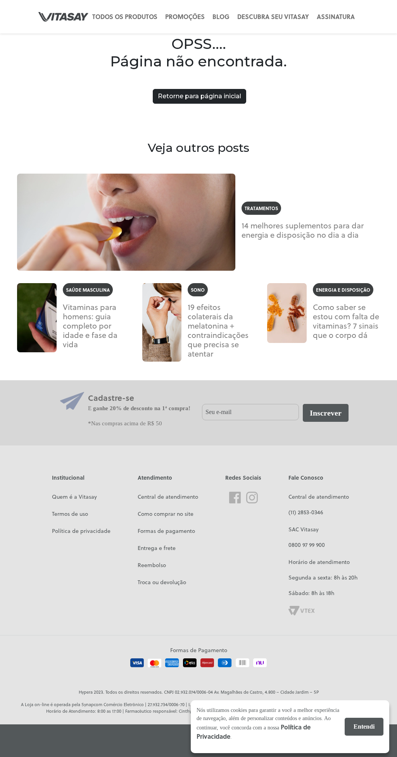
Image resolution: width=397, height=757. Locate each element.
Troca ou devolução (162, 582)
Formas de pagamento (166, 531)
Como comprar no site (165, 514)
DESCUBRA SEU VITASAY (273, 16)
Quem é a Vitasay (74, 497)
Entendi (364, 726)
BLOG (221, 16)
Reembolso (152, 565)
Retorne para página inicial (199, 96)
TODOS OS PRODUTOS (124, 16)
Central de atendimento (168, 497)
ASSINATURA (336, 16)
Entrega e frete (157, 548)
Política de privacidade (81, 531)
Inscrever (326, 413)
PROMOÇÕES (185, 16)
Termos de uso (70, 514)
